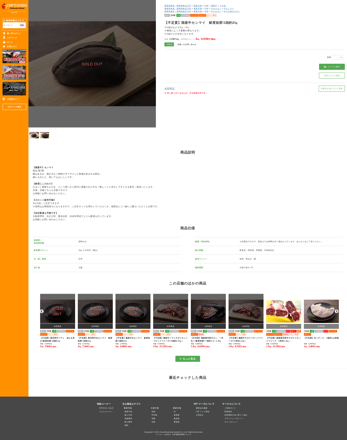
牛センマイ (229, 8)
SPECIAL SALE (106, 408)
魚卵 (153, 422)
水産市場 (154, 408)
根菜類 (176, 415)
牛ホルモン (216, 8)
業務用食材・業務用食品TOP (177, 6)
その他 (223, 6)
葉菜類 (176, 418)
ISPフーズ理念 (14, 107)
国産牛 (214, 6)
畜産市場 (198, 6)
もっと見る (189, 358)
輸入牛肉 (128, 415)
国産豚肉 (128, 418)
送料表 (170, 44)
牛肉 (206, 6)
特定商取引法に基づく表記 (235, 415)
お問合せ (200, 415)
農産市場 (176, 408)
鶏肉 (126, 425)
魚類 (153, 412)
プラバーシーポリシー (233, 418)
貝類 (153, 418)
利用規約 (228, 412)
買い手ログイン (14, 33)
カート (10, 42)
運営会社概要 (201, 408)
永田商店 (169, 88)
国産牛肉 (128, 412)
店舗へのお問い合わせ (186, 44)
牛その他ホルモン (232, 11)
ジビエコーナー (106, 412)
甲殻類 (154, 415)
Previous (41, 311)
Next (336, 311)
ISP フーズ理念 (203, 412)
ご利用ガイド (13, 99)
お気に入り (12, 46)
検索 (22, 25)
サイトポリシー (231, 422)
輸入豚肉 (128, 422)
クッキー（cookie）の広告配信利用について (173, 434)
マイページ (12, 38)
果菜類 (176, 422)
